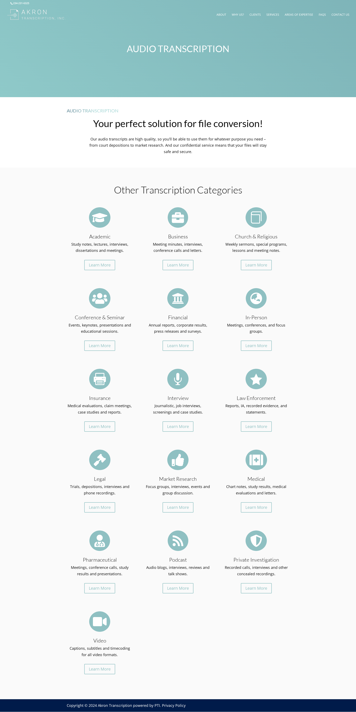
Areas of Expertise (299, 15)
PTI (157, 705)
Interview (178, 398)
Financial (178, 317)
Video (99, 640)
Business (178, 236)
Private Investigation (256, 559)
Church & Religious (256, 236)
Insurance (100, 398)
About (221, 15)
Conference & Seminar (100, 317)
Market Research (178, 479)
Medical (256, 479)
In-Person (256, 317)
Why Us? (238, 15)
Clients (255, 15)
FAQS (322, 15)
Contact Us (340, 15)
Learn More (100, 265)
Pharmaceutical (100, 559)
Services (272, 15)
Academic (99, 236)
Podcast (178, 559)
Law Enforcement (256, 398)
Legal (100, 479)
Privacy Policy (174, 705)
